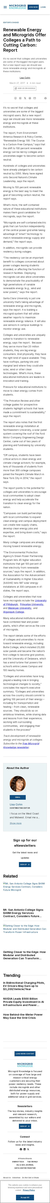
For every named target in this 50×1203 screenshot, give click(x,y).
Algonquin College (13, 612)
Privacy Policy (29, 1190)
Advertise (16, 1178)
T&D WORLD (32, 1162)
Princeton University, (32, 604)
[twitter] (25, 98)
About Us (7, 1178)
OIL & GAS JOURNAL (25, 1165)
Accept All (25, 1197)
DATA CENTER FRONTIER (25, 1168)
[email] (34, 98)
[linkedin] (20, 98)
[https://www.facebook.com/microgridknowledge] (21, 1149)
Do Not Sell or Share (30, 1178)
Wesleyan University (19, 608)
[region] (25, 1191)
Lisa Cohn (25, 77)
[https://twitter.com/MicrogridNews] (28, 1149)
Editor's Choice (11, 22)
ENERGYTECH (18, 1162)
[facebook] (15, 98)
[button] (5, 7)
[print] (45, 98)
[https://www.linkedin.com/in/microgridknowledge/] (24, 1149)
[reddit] (30, 98)
